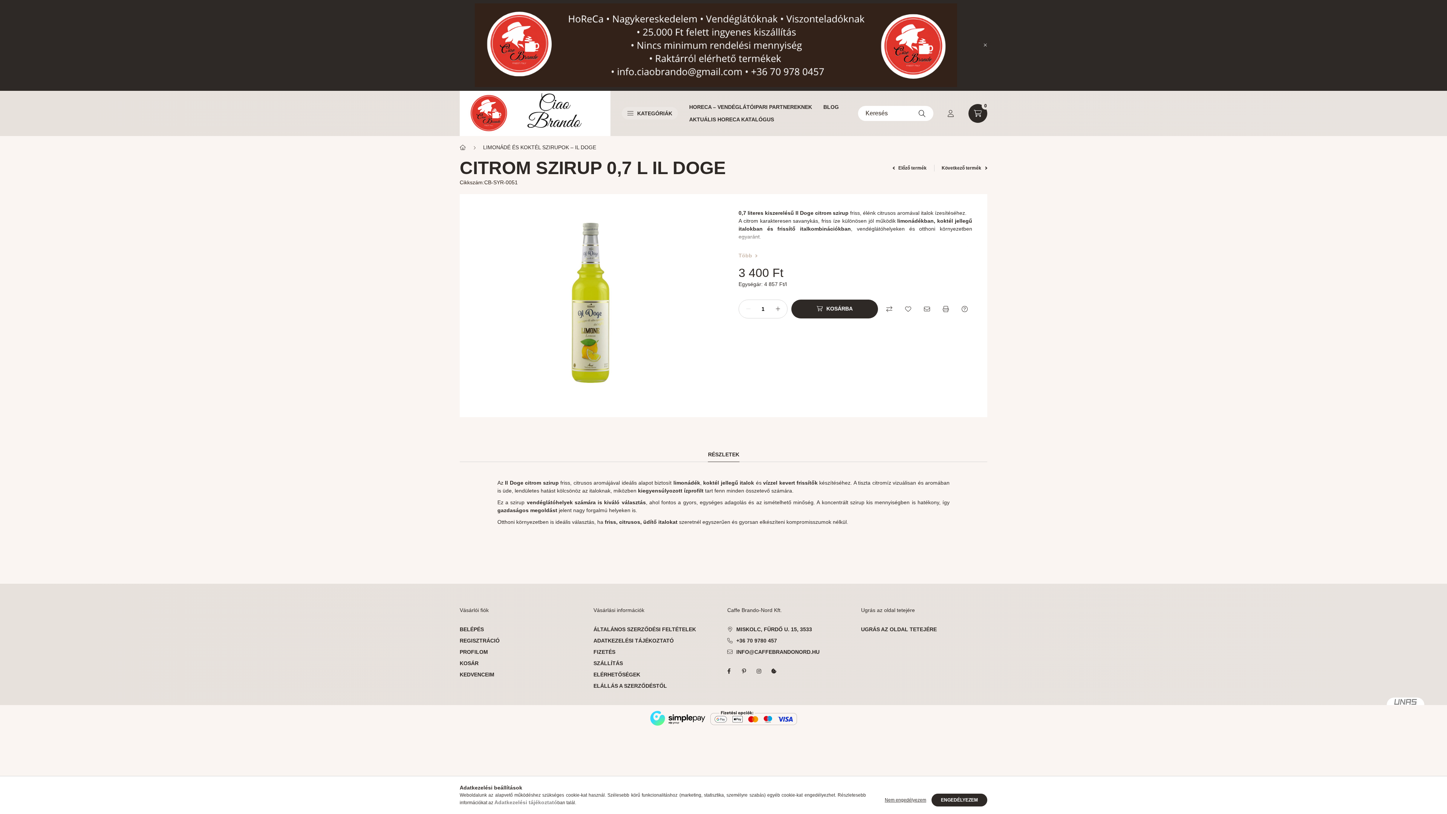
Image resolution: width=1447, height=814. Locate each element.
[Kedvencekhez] (908, 309)
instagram (758, 671)
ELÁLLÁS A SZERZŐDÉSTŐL (630, 686)
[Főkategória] (463, 147)
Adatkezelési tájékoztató (633, 641)
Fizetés (604, 652)
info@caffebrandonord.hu (778, 652)
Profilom (474, 652)
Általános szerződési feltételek (644, 629)
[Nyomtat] (945, 309)
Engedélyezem (959, 800)
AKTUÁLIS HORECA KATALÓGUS (731, 119)
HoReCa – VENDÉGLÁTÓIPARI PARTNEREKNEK (750, 107)
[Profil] (950, 113)
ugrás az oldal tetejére (899, 629)
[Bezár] (985, 45)
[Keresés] (922, 113)
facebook (728, 671)
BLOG (831, 107)
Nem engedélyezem (905, 800)
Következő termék (962, 168)
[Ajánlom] (927, 309)
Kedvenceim (477, 675)
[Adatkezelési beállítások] (774, 671)
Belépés (472, 629)
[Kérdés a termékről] (964, 309)
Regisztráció (480, 641)
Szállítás (608, 663)
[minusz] (748, 309)
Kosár (469, 663)
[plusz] (777, 309)
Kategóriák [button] (654, 113)
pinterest (743, 671)
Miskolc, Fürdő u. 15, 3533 (774, 629)
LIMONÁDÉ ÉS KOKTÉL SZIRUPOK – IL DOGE (539, 147)
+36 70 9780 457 (756, 641)
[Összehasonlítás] (889, 309)
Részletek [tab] (723, 454)
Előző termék (912, 168)
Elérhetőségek (616, 675)
